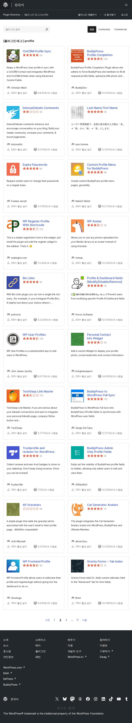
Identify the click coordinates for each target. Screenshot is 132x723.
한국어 (15, 699)
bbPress (9, 678)
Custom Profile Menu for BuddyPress (101, 166)
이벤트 (104, 645)
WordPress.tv (77, 656)
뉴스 (5, 645)
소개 (5, 639)
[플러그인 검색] (47, 29)
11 (77, 620)
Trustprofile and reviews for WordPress (39, 449)
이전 (47, 620)
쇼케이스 (40, 639)
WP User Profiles (34, 334)
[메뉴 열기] (127, 5)
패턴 (38, 656)
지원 (70, 645)
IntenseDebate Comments (41, 108)
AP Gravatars (32, 505)
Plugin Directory (11, 14)
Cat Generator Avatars (102, 505)
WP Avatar (94, 221)
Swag (105, 656)
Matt (7, 673)
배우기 (71, 639)
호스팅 (7, 651)
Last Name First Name (102, 108)
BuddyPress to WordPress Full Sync (101, 393)
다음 (84, 620)
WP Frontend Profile (36, 561)
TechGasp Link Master (38, 391)
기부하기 (106, 651)
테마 (38, 645)
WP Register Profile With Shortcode (36, 223)
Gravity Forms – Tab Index (105, 561)
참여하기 (105, 639)
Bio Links (29, 278)
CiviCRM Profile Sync (37, 51)
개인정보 (8, 656)
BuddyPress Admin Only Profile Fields (100, 449)
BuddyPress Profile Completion (100, 53)
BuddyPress (12, 684)
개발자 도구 (74, 651)
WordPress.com (14, 667)
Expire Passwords (35, 164)
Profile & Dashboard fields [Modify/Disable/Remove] (105, 279)
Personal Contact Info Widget (99, 336)
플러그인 (40, 651)
